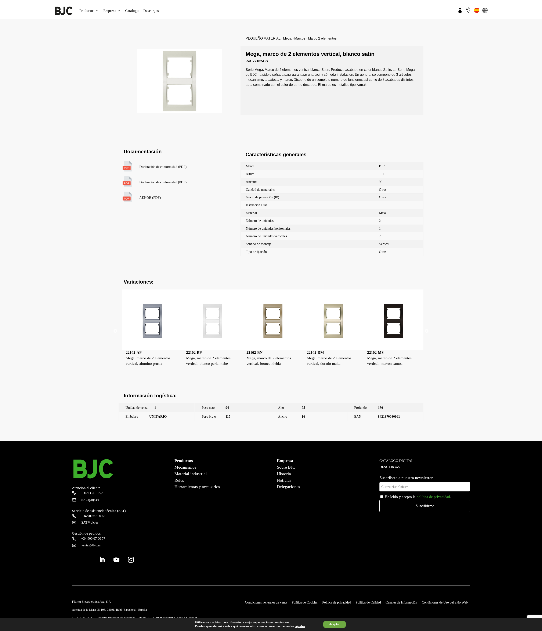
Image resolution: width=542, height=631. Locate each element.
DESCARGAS (389, 467)
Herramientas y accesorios (197, 486)
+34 (92, 493)
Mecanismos (185, 467)
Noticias (284, 480)
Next (426, 331)
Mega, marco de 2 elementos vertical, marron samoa (329, 358)
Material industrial (190, 473)
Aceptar (334, 624)
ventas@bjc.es (91, 545)
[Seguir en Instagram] (131, 560)
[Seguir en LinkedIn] (102, 560)
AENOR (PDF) (150, 197)
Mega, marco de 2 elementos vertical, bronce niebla (208, 358)
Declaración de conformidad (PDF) (163, 167)
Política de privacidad (336, 602)
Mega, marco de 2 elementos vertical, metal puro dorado (387, 438)
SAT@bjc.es (89, 522)
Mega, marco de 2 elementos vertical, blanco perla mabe (148, 358)
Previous (115, 331)
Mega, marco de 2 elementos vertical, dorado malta (268, 358)
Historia (284, 473)
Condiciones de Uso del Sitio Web (445, 602)
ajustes (300, 626)
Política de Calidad (368, 602)
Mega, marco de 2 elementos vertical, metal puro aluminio (389, 358)
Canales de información (401, 602)
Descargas (151, 11)
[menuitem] (476, 10)
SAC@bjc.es (90, 500)
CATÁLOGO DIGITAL (396, 461)
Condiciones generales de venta (266, 602)
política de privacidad (433, 497)
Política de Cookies (305, 602)
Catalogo (132, 11)
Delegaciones (288, 486)
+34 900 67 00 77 (93, 538)
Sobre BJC (286, 467)
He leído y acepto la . (417, 497)
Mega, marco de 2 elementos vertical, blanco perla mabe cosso (158, 438)
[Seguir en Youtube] (116, 560)
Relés (179, 480)
